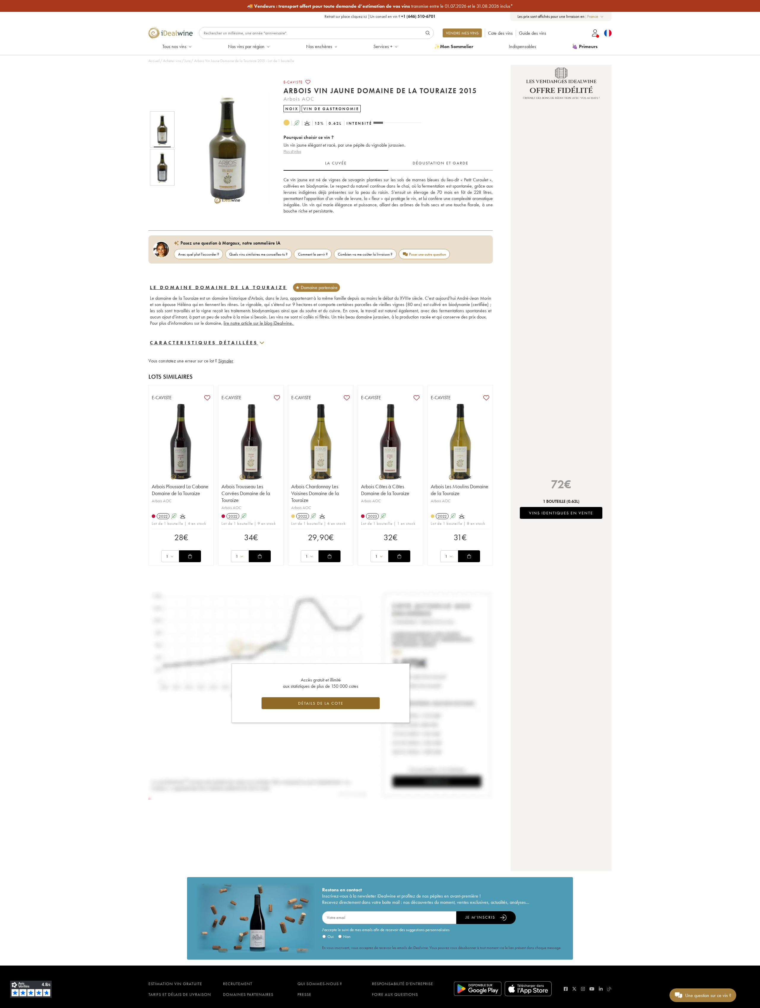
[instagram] (583, 989)
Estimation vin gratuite (175, 983)
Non (347, 936)
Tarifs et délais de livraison (179, 994)
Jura (187, 60)
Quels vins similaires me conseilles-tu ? (258, 254)
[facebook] (566, 989)
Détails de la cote (320, 703)
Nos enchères (319, 46)
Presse (304, 994)
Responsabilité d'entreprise (402, 983)
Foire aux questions (395, 994)
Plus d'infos (292, 151)
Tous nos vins (174, 46)
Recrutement (237, 983)
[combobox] (595, 16)
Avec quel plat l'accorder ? (198, 254)
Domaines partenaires (248, 994)
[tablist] (388, 163)
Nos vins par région (246, 46)
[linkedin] (601, 989)
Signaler (225, 361)
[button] (223, 148)
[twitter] (574, 989)
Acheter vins (172, 60)
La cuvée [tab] (336, 163)
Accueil (154, 60)
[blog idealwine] (609, 989)
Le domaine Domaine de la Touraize (218, 287)
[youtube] (591, 989)
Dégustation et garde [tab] (440, 163)
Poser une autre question (427, 254)
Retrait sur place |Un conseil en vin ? (380, 16)
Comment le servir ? (313, 254)
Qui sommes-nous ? (319, 983)
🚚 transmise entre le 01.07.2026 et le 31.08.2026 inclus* (380, 6)
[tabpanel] (388, 195)
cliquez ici (359, 16)
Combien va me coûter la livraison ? (365, 254)
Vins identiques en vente (561, 513)
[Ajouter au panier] (190, 556)
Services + (382, 46)
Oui (330, 936)
